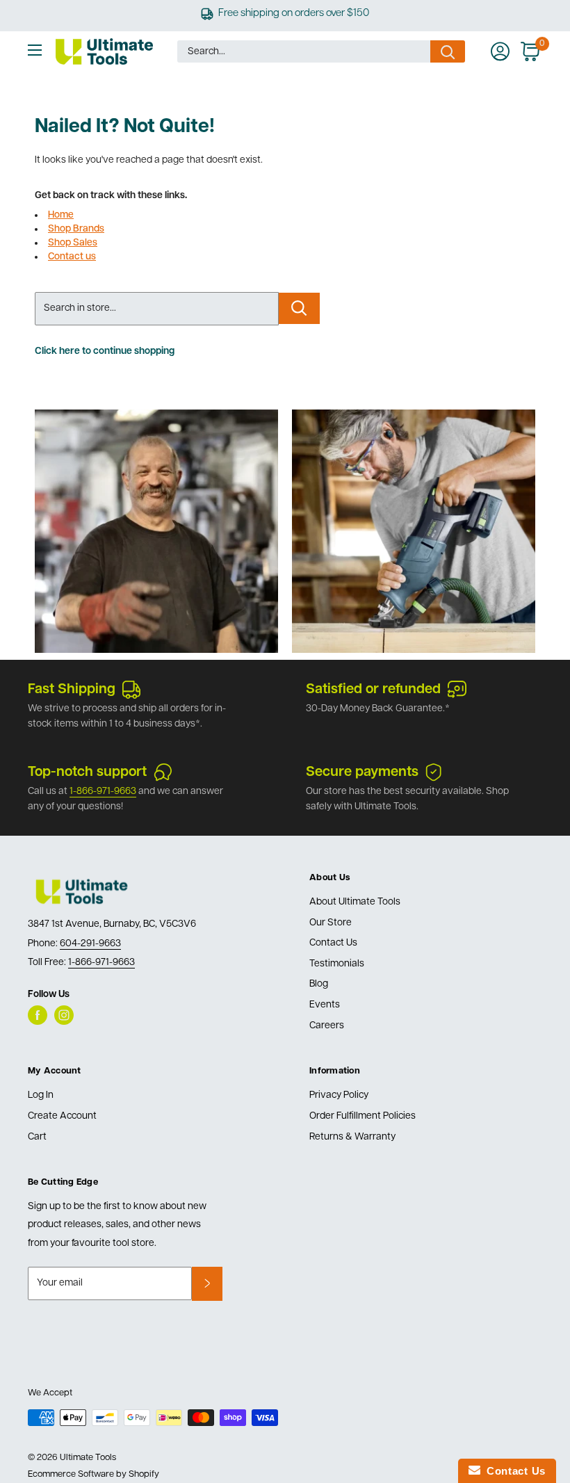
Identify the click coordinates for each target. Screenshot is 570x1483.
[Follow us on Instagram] (64, 1015)
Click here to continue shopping (104, 351)
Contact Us (333, 943)
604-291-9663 (90, 944)
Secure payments (362, 772)
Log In (41, 1095)
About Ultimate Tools (354, 902)
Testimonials (336, 964)
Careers (326, 1026)
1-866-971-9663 (103, 791)
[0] (530, 51)
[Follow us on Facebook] (37, 1015)
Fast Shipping (71, 690)
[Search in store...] (299, 308)
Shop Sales (72, 243)
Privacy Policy (338, 1095)
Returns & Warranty (352, 1137)
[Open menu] (35, 50)
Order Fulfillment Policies (362, 1116)
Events (324, 1005)
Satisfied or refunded (373, 690)
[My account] (500, 51)
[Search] (447, 51)
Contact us (72, 257)
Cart (37, 1137)
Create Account (62, 1116)
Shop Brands (76, 229)
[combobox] (303, 51)
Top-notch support (87, 772)
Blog (318, 984)
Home (61, 215)
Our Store (330, 923)
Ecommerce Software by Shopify (93, 1474)
